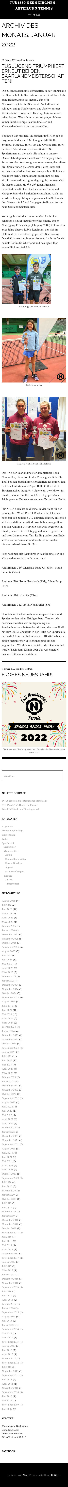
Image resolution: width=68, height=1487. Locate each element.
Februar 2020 (9, 1190)
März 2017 (7, 1270)
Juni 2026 (7, 909)
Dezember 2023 (10, 1035)
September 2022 (10, 1098)
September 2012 (10, 1362)
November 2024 (10, 989)
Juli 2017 (7, 1266)
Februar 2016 (9, 1303)
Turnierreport (12, 883)
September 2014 (10, 1329)
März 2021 (7, 1169)
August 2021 (8, 1148)
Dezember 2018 (10, 1219)
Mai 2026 (7, 913)
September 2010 (10, 1392)
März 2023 (7, 1073)
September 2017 (10, 1257)
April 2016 (7, 1299)
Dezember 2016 (10, 1278)
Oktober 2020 (9, 1173)
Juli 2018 (7, 1236)
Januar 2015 (8, 1324)
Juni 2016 (7, 1295)
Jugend (9, 867)
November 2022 (10, 1089)
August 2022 (8, 1102)
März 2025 (7, 972)
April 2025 (7, 967)
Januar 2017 (8, 1274)
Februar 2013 (9, 1358)
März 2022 (7, 1123)
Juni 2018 (7, 1240)
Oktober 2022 (9, 1093)
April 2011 (7, 1383)
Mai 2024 (7, 1014)
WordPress (29, 1475)
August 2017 (8, 1261)
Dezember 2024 (10, 984)
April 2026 (7, 917)
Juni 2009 (7, 1408)
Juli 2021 (7, 1152)
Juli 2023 (7, 1056)
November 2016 (10, 1282)
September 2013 (10, 1341)
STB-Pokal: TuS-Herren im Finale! (19, 804)
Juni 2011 (7, 1379)
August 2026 (8, 900)
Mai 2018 (7, 1245)
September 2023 (10, 1047)
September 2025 (10, 947)
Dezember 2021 (10, 1135)
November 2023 (10, 1039)
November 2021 (10, 1140)
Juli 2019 (7, 1203)
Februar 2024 (9, 1026)
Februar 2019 (9, 1211)
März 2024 (7, 1022)
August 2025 (8, 951)
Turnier (9, 879)
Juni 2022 (7, 1110)
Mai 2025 (7, 963)
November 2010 (10, 1387)
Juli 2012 (7, 1366)
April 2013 (7, 1354)
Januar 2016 (8, 1308)
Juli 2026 (7, 905)
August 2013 (8, 1345)
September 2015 (10, 1312)
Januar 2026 (8, 930)
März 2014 (7, 1337)
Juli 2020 (7, 1182)
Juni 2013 (7, 1350)
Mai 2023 (7, 1064)
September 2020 (10, 1177)
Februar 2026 (9, 926)
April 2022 (7, 1119)
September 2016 (10, 1287)
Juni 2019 (7, 1207)
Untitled (55, 1475)
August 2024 (8, 1001)
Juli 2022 (7, 1106)
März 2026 (7, 921)
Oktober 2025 (9, 942)
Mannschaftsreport (14, 871)
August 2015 (8, 1316)
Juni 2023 (7, 1060)
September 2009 (10, 1404)
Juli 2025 (7, 955)
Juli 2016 (7, 1291)
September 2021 (10, 1144)
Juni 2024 (7, 1009)
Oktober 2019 (9, 1199)
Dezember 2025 (10, 934)
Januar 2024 (8, 1031)
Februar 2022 (9, 1127)
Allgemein (7, 826)
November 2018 (10, 1224)
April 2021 (7, 1165)
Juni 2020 (7, 1186)
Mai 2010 (7, 1400)
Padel (5, 838)
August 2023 (8, 1051)
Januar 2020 (8, 1194)
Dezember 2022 (10, 1085)
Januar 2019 (8, 1215)
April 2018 (7, 1249)
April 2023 (7, 1068)
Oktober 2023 (9, 1043)
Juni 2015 (7, 1320)
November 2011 (10, 1371)
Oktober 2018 (9, 1228)
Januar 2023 (8, 1081)
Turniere (8, 875)
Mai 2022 (7, 1115)
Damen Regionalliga (12, 830)
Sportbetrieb (8, 843)
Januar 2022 (8, 1131)
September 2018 (10, 1232)
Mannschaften (11, 851)
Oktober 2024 (9, 993)
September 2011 (10, 1375)
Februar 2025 (9, 976)
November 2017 (10, 1253)
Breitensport (10, 846)
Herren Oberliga (13, 863)
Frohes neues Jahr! (27, 675)
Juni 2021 (7, 1157)
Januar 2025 (8, 980)
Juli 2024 (7, 1005)
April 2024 (7, 1018)
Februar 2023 (9, 1077)
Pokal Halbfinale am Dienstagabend (20, 809)
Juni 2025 (7, 959)
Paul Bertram (27, 60)
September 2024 (10, 997)
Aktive (8, 854)
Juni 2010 (7, 1396)
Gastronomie (8, 834)
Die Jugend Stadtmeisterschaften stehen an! (24, 800)
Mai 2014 (7, 1333)
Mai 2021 (7, 1161)
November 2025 (10, 938)
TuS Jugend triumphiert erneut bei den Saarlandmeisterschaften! (33, 73)
